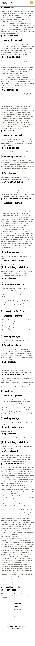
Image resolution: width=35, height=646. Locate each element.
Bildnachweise (17, 609)
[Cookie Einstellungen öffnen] (12, 645)
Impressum (17, 606)
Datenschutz (17, 603)
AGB (17, 612)
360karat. (20, 628)
